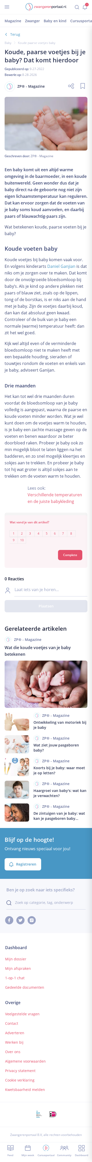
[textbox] (46, 533)
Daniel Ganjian (61, 266)
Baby (8, 43)
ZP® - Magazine (42, 156)
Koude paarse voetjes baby (36, 43)
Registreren (26, 864)
